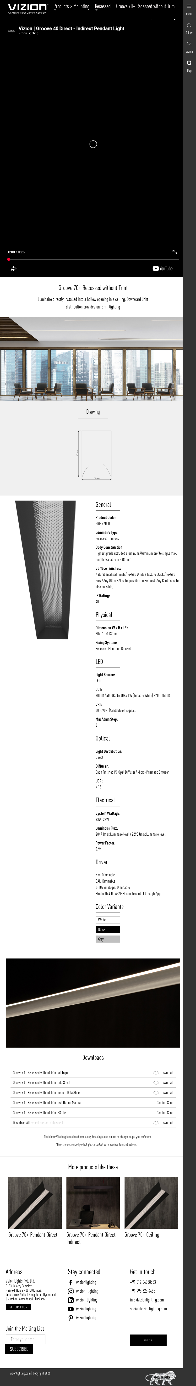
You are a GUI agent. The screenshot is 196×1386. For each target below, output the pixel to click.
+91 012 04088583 (143, 1282)
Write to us (148, 1340)
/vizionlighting (86, 1282)
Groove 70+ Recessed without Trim (145, 6)
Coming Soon (164, 1102)
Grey (101, 938)
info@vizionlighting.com (147, 1299)
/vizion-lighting (87, 1299)
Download (165, 1072)
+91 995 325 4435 (142, 1291)
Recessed (104, 6)
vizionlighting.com (20, 1373)
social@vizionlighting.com (148, 1308)
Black (101, 929)
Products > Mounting (73, 6)
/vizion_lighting (87, 1291)
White (102, 919)
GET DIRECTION (18, 1307)
